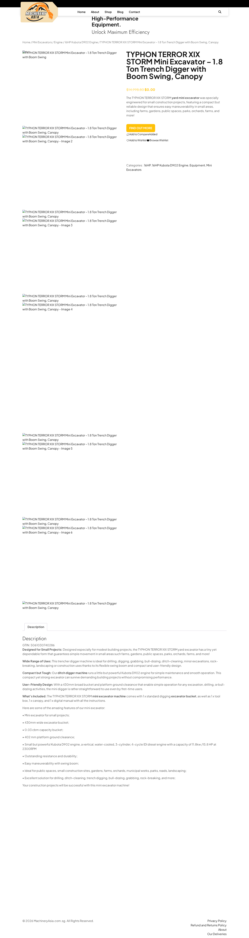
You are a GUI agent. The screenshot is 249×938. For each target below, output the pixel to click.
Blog (120, 12)
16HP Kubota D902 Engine (81, 42)
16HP (147, 165)
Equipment (197, 165)
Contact (134, 12)
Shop (108, 12)
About (95, 12)
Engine (58, 42)
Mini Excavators (42, 42)
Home (81, 12)
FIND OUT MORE (140, 128)
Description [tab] (36, 627)
